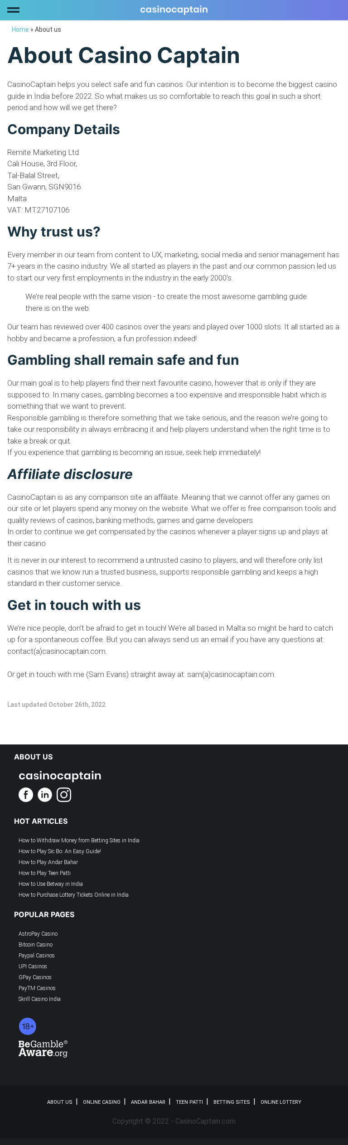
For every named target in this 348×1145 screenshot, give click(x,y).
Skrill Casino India (40, 999)
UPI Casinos (33, 966)
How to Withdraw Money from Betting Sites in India (79, 840)
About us (59, 1102)
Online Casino (102, 1102)
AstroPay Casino (38, 934)
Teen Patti (189, 1102)
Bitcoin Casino (36, 945)
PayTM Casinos (37, 988)
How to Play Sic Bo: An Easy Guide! (60, 851)
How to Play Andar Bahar (48, 862)
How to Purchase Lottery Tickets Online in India (74, 895)
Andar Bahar (148, 1102)
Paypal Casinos (37, 955)
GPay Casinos (35, 977)
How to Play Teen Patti (45, 873)
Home (20, 29)
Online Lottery (281, 1102)
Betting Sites (231, 1102)
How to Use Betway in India (51, 884)
